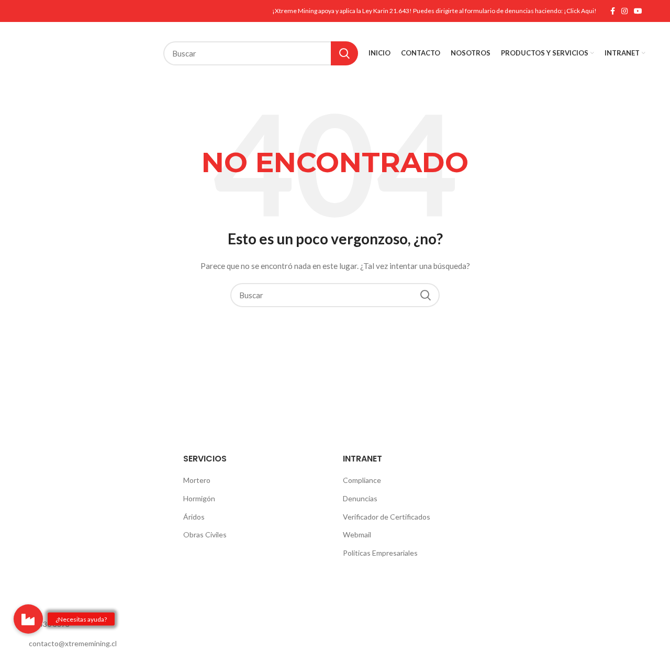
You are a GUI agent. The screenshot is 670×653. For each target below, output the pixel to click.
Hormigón (199, 498)
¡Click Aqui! (580, 11)
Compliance (362, 480)
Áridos (194, 516)
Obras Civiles (205, 534)
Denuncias (360, 498)
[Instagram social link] (624, 11)
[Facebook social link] (612, 11)
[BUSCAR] (344, 53)
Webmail (357, 534)
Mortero (196, 480)
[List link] (95, 643)
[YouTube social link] (638, 11)
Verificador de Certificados (386, 516)
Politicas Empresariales (380, 552)
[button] (28, 619)
